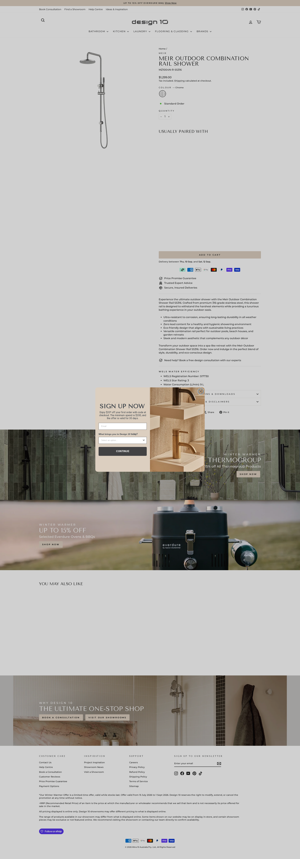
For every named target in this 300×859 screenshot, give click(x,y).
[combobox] (121, 440)
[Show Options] (143, 440)
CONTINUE (122, 451)
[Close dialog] (200, 391)
